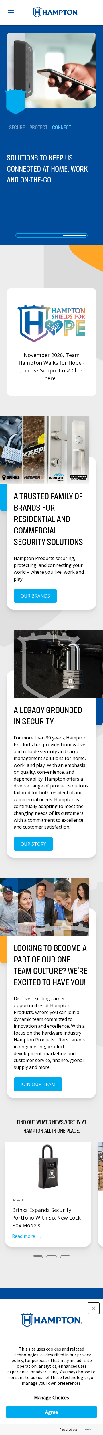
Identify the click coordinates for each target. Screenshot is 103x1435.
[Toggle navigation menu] (11, 12)
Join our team (38, 1084)
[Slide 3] (74, 235)
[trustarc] (87, 1429)
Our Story (33, 844)
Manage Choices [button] (51, 1397)
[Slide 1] (28, 235)
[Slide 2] (51, 235)
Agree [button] (51, 1412)
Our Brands (35, 596)
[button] (93, 1308)
